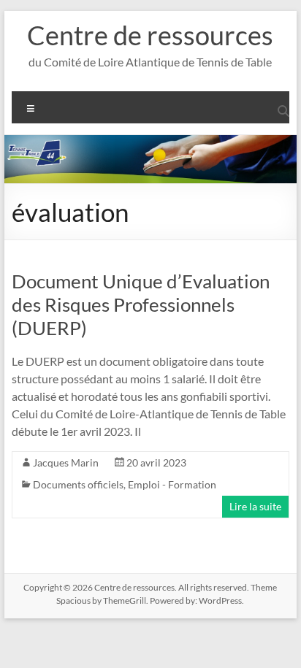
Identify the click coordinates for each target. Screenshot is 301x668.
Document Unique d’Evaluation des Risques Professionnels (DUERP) (141, 304)
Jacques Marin (66, 462)
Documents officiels (78, 484)
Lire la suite (255, 506)
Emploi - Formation (172, 484)
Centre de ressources (150, 35)
